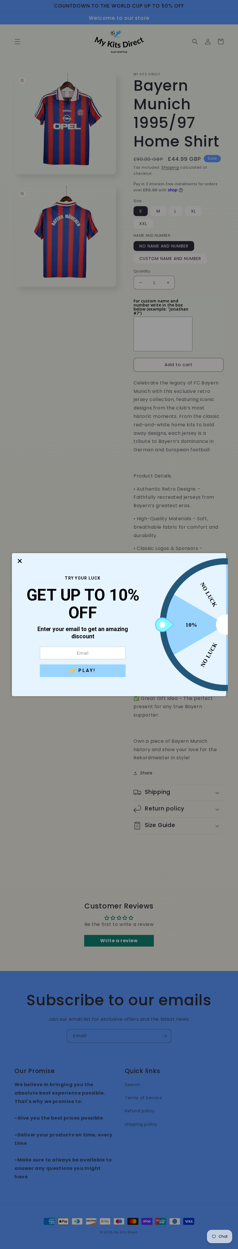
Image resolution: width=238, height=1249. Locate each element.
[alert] (119, 624)
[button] (20, 561)
